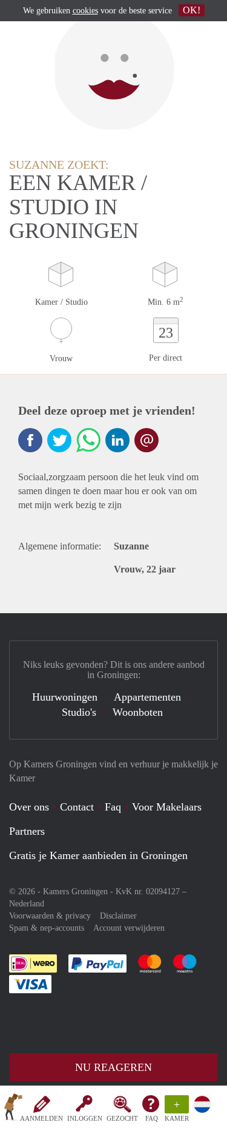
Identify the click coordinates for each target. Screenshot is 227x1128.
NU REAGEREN (113, 1067)
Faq (113, 807)
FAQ (151, 1118)
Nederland (26, 903)
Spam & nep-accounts (46, 928)
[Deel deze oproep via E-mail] (146, 440)
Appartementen (147, 697)
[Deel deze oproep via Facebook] (30, 440)
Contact (77, 807)
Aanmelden (41, 1118)
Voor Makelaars (167, 807)
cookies (85, 10)
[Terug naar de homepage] (13, 1109)
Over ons (29, 807)
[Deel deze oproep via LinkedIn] (117, 440)
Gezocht (122, 1118)
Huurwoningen (64, 697)
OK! (191, 10)
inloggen (84, 1118)
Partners (27, 831)
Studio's (79, 712)
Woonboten (138, 712)
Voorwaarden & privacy (50, 915)
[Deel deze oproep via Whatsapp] (88, 440)
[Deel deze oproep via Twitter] (59, 440)
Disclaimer (118, 915)
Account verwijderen (129, 928)
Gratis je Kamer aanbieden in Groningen (98, 855)
